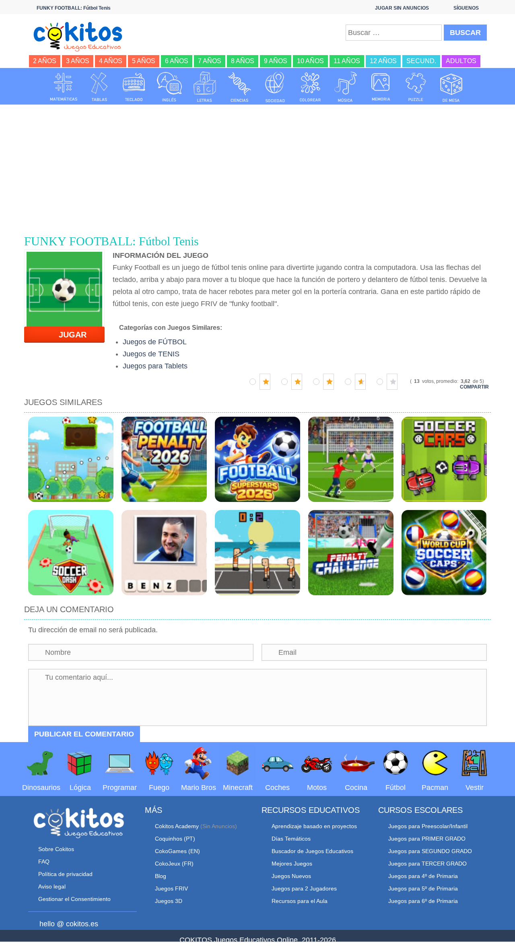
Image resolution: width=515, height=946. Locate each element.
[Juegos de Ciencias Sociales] (275, 87)
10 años (310, 61)
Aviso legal (52, 886)
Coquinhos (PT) (175, 838)
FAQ (43, 861)
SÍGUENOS (466, 8)
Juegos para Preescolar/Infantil (428, 826)
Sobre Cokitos (56, 849)
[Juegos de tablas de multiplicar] (98, 87)
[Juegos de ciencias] (239, 87)
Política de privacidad (65, 874)
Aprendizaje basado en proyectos (314, 826)
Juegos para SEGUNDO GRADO (430, 851)
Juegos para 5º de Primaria (423, 888)
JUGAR (68, 334)
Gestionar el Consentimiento (74, 899)
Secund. (421, 61)
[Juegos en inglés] (169, 87)
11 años (347, 61)
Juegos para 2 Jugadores (304, 888)
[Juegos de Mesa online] (451, 87)
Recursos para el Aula (300, 901)
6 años (176, 61)
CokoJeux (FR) (174, 863)
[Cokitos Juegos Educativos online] (81, 36)
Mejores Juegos (292, 863)
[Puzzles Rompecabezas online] (416, 87)
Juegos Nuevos (291, 876)
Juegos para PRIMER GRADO (427, 838)
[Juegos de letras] (204, 87)
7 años (209, 61)
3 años (77, 61)
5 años (143, 61)
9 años (275, 61)
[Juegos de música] (345, 87)
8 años (242, 61)
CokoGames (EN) (177, 851)
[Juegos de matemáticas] (63, 87)
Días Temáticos (291, 838)
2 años (44, 61)
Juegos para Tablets (155, 366)
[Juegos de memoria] (381, 87)
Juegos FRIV (171, 888)
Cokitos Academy (177, 826)
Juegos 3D (168, 901)
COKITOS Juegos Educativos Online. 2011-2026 (257, 940)
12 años (383, 61)
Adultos (461, 61)
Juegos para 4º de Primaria (423, 876)
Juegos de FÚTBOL (155, 342)
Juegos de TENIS (151, 354)
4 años (110, 61)
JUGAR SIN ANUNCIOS (402, 8)
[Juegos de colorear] (310, 87)
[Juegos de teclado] (133, 87)
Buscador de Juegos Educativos (312, 851)
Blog (160, 876)
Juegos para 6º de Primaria (423, 901)
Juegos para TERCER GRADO (427, 863)
